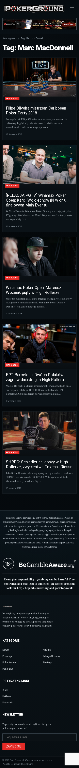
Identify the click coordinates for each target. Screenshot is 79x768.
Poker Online (9, 662)
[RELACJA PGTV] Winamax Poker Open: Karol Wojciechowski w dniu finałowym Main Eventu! (36, 200)
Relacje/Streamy (51, 656)
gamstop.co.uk (64, 588)
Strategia (47, 662)
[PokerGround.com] (34, 9)
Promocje (7, 656)
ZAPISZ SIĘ (13, 746)
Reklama (6, 696)
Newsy (5, 649)
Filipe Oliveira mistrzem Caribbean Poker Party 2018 (36, 110)
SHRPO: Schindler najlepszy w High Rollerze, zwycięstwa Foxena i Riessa (39, 464)
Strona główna (9, 38)
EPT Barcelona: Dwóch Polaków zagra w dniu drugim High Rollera (35, 377)
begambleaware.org (37, 588)
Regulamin (7, 702)
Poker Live (7, 668)
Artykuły (47, 649)
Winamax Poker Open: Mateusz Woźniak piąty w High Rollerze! (33, 290)
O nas (5, 690)
